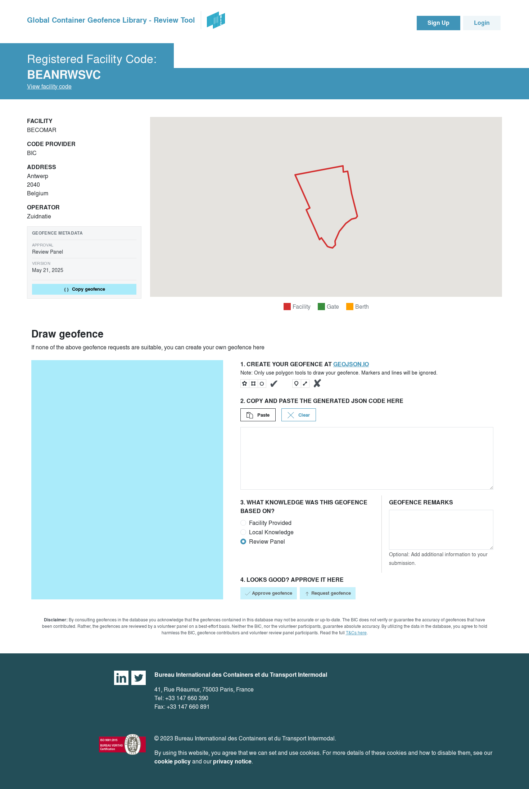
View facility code (49, 86)
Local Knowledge (271, 532)
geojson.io (351, 364)
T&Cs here (356, 633)
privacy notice (232, 761)
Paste (263, 415)
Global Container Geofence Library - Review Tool (111, 20)
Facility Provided (270, 523)
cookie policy (172, 761)
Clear (303, 415)
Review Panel (267, 541)
